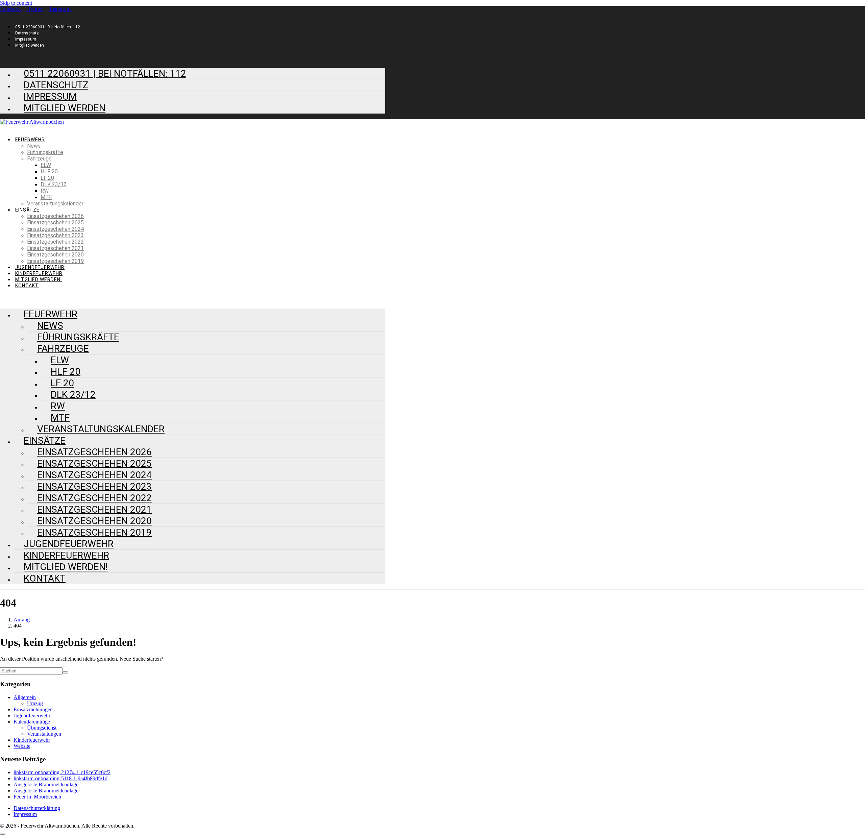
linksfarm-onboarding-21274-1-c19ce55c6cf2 (62, 772)
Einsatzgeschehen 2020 (55, 254)
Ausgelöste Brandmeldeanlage (46, 784)
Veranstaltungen (44, 734)
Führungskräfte (45, 152)
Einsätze (27, 210)
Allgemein (25, 697)
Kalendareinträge (32, 722)
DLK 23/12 (54, 184)
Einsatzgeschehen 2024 (55, 229)
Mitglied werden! (38, 279)
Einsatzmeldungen (33, 709)
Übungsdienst (41, 728)
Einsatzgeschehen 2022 (55, 242)
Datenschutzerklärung (37, 808)
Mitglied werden (29, 45)
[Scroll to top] (2, 834)
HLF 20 (49, 171)
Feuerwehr (30, 139)
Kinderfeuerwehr (39, 273)
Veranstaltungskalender (55, 203)
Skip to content (16, 3)
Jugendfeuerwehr (40, 267)
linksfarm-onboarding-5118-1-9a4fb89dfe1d (60, 778)
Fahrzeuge (39, 158)
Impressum (25, 39)
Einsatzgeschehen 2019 (55, 261)
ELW (46, 165)
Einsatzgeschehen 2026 (55, 216)
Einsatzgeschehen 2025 (55, 222)
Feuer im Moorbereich (37, 797)
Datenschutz (27, 33)
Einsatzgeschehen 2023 (55, 235)
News (34, 146)
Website (22, 746)
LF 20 (47, 178)
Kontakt (27, 285)
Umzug (35, 703)
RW (45, 191)
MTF (46, 197)
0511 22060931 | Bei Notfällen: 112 (47, 27)
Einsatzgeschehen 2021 (55, 248)
